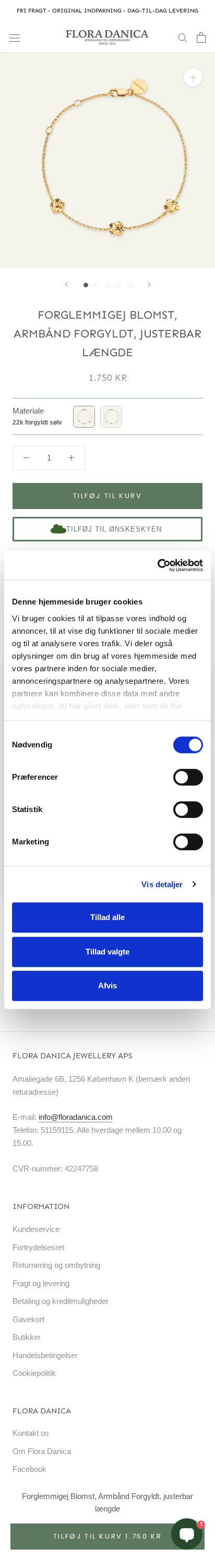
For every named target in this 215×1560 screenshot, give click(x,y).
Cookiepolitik (34, 1373)
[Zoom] (193, 77)
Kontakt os (31, 1433)
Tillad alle (107, 917)
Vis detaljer (162, 884)
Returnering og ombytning (56, 1265)
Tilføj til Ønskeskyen (114, 529)
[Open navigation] (14, 37)
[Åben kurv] (201, 37)
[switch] (188, 777)
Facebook (29, 1469)
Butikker (27, 1337)
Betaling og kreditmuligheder (61, 1301)
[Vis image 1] (85, 285)
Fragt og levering (41, 1283)
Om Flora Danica (42, 1451)
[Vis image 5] (129, 285)
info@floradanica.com (76, 1116)
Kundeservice (36, 1229)
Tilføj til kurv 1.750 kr (107, 1536)
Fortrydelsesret (38, 1247)
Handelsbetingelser (45, 1355)
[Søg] (182, 37)
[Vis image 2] (96, 285)
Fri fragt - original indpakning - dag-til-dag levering (107, 10)
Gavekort (28, 1319)
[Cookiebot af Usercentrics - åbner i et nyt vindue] (157, 565)
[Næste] (149, 284)
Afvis (107, 985)
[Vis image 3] (107, 285)
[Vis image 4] (118, 285)
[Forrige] (66, 284)
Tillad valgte (107, 951)
